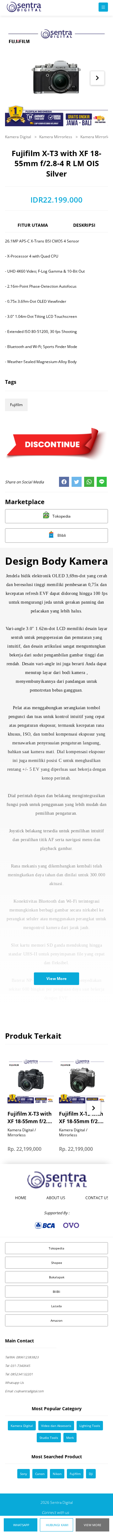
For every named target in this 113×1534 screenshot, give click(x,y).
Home (20, 1197)
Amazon (56, 1320)
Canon (40, 1473)
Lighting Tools (89, 1425)
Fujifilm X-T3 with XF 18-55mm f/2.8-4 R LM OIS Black (30, 1117)
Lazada (56, 1306)
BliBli (56, 1291)
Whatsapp (21, 1525)
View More (92, 1525)
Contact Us (97, 1197)
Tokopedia (56, 1248)
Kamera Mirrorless (56, 136)
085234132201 (19, 1374)
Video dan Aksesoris (56, 1425)
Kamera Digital (18, 136)
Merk (70, 1437)
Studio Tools (49, 1437)
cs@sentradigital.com (24, 1391)
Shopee (56, 1262)
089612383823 (22, 1357)
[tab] (33, 227)
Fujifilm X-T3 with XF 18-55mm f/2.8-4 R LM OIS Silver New (81, 1117)
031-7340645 (17, 1365)
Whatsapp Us (14, 1382)
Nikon (57, 1473)
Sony (23, 1473)
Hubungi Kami (57, 1525)
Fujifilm (16, 404)
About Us (55, 1197)
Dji (91, 1473)
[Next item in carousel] (97, 78)
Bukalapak (56, 1277)
